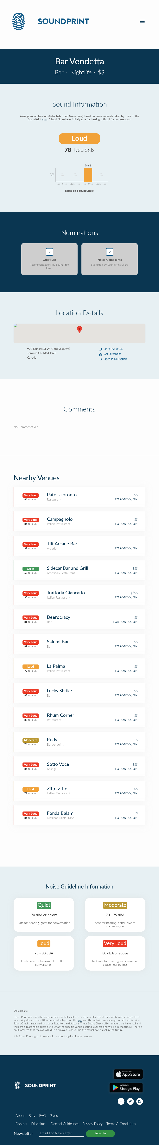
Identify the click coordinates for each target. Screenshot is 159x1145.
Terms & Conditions (121, 1124)
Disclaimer (39, 1124)
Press (54, 1116)
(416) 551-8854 (113, 349)
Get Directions (112, 354)
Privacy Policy (92, 1124)
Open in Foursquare (115, 359)
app (44, 119)
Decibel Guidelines (65, 1124)
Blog (32, 1116)
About (20, 1116)
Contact (21, 1124)
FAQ (42, 1116)
